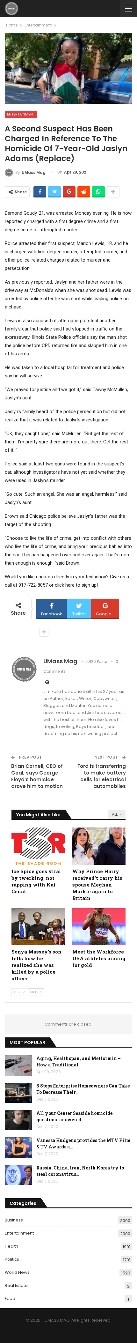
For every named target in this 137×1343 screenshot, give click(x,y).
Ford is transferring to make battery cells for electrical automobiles (101, 776)
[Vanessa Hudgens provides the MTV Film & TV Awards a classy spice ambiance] (18, 1147)
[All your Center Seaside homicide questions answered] (18, 1120)
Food (10, 1298)
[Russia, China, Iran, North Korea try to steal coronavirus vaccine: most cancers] (18, 1175)
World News (17, 1272)
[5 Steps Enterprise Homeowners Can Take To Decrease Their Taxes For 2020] (18, 1093)
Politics (12, 1259)
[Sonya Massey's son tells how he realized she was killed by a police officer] (38, 926)
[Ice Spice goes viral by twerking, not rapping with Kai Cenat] (38, 846)
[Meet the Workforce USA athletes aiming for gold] (99, 926)
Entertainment (21, 114)
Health (11, 1246)
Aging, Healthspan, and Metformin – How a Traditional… (78, 1061)
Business (14, 1220)
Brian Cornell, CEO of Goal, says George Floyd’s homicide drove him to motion (37, 776)
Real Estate (16, 1285)
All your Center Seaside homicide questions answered (74, 1116)
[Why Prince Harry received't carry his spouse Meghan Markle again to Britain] (99, 846)
